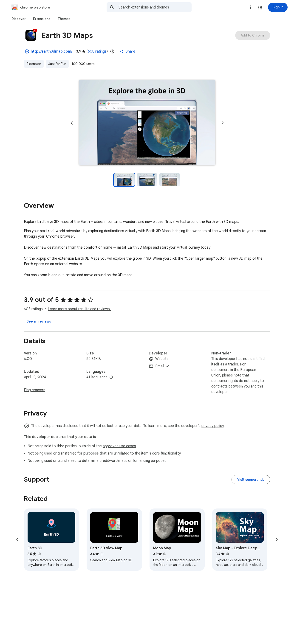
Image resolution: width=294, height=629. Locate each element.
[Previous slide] (71, 122)
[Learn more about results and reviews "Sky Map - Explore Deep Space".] (227, 553)
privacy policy (212, 426)
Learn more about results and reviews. (79, 309)
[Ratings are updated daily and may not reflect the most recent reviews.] (112, 51)
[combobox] (155, 7)
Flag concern (34, 390)
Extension (34, 64)
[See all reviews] (39, 321)
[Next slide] (222, 122)
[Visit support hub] (251, 479)
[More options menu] (250, 7)
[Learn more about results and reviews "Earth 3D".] (39, 553)
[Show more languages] (111, 377)
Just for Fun (57, 64)
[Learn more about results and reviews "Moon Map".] (164, 553)
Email (159, 366)
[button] (260, 7)
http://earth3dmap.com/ (51, 51)
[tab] (18, 19)
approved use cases (119, 446)
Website (162, 359)
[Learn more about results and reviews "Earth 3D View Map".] (101, 553)
